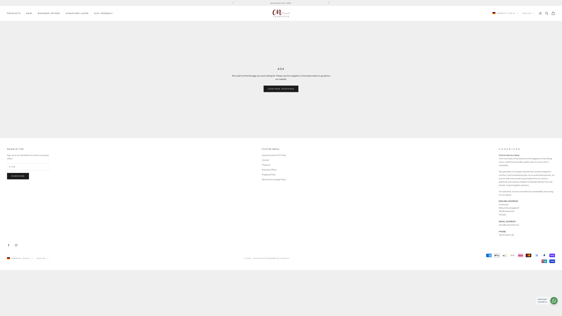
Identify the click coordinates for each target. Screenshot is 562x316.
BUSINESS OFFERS (49, 13)
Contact (265, 160)
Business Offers (269, 169)
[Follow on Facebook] (8, 245)
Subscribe (18, 176)
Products (266, 165)
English (526, 13)
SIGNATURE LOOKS (77, 13)
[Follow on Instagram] (16, 245)
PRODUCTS (13, 13)
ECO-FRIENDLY (103, 13)
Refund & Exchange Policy (274, 179)
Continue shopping (281, 89)
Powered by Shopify (278, 258)
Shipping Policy (269, 174)
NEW (29, 13)
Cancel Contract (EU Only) (274, 155)
